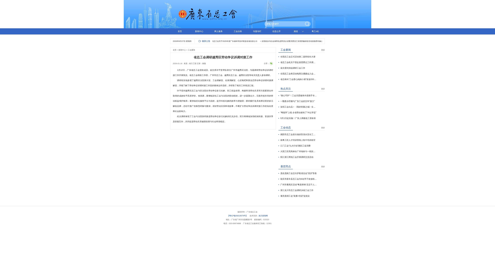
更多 (323, 50)
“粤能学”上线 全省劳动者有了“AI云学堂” (298, 112)
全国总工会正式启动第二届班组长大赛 (297, 57)
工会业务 (238, 31)
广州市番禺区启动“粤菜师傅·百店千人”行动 (298, 185)
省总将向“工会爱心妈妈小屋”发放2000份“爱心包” (298, 79)
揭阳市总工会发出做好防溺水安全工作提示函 (298, 134)
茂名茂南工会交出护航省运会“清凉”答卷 (298, 173)
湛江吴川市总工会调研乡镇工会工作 (296, 190)
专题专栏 (257, 31)
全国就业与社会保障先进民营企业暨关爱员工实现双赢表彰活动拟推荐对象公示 (288, 41)
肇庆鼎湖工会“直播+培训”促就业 (295, 196)
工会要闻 (191, 50)
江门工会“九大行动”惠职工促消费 (295, 146)
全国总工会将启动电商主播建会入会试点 (298, 74)
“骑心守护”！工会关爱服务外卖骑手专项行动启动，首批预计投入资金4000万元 (298, 95)
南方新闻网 (263, 216)
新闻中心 (199, 31)
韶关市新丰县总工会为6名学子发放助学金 (298, 179)
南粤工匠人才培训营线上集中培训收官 (297, 140)
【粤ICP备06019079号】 (237, 216)
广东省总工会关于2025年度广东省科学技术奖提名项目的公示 (228, 41)
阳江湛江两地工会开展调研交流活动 (296, 157)
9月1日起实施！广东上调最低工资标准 (298, 118)
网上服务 (218, 31)
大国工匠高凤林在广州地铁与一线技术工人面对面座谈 (298, 151)
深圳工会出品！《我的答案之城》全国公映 (298, 107)
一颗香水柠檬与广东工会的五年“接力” (297, 101)
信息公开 (276, 31)
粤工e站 (315, 31)
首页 (180, 31)
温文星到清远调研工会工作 (292, 68)
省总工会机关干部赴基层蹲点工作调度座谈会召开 (298, 62)
